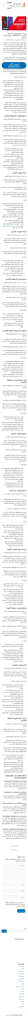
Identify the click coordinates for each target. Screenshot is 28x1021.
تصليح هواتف (17, 39)
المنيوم (22, 968)
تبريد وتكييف (21, 971)
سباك (23, 983)
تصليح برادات (21, 973)
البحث (25, 928)
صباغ (23, 989)
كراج (23, 1004)
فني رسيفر (21, 996)
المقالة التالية (14, 849)
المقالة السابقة (14, 845)
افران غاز (22, 966)
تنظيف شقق (21, 978)
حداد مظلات (21, 981)
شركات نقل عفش (20, 986)
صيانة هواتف (14, 179)
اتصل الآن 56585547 (14, 65)
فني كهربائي (21, 999)
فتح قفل (22, 994)
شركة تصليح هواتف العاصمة (8, 59)
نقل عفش (22, 1006)
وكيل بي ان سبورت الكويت (12, 226)
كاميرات (22, 1001)
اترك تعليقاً (24, 39)
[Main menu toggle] (2, 5)
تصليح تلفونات (15, 139)
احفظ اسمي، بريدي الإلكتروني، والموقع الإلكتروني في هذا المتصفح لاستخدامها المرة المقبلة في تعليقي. (15, 904)
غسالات (22, 991)
